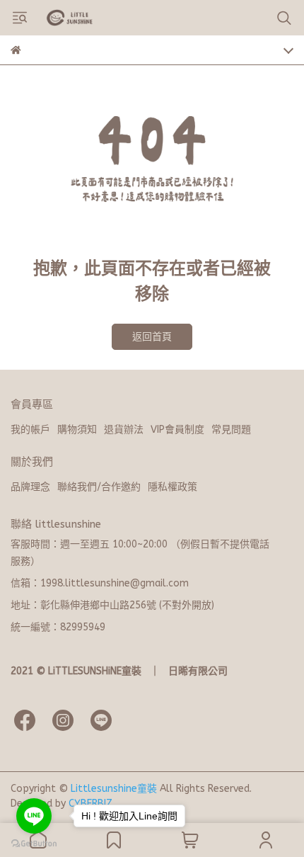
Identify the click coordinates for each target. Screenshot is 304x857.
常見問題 (231, 430)
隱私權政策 (172, 487)
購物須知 (77, 430)
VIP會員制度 (177, 430)
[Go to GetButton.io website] (34, 843)
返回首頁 (152, 337)
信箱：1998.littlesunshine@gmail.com (100, 583)
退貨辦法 (124, 430)
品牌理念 (30, 487)
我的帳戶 (30, 430)
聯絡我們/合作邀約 (99, 487)
